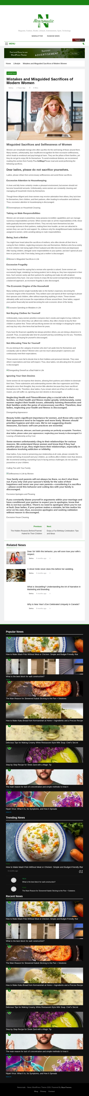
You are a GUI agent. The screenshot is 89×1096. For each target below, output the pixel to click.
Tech (8, 680)
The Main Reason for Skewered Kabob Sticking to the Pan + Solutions (36, 698)
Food (8, 657)
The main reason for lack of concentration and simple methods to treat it (37, 787)
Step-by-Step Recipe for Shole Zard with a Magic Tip (28, 765)
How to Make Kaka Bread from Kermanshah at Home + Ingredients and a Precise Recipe (44, 721)
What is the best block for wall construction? (25, 676)
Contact (51, 1091)
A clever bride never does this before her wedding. (50, 569)
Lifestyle (11, 73)
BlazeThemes (66, 1087)
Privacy (43, 1091)
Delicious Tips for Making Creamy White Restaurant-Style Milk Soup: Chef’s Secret (42, 743)
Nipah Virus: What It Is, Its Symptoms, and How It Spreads (31, 809)
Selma (11, 88)
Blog (36, 1091)
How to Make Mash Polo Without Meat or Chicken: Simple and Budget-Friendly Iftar (42, 654)
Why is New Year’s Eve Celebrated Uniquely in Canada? (53, 604)
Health (8, 790)
